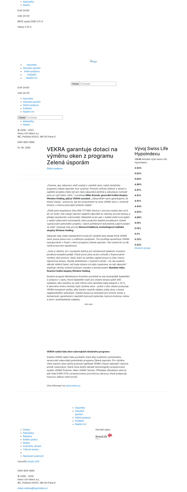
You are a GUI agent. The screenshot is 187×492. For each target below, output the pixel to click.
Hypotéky (32, 64)
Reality (26, 5)
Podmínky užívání (32, 446)
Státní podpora (32, 71)
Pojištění (31, 74)
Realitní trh (31, 78)
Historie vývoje (142, 248)
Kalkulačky (28, 1)
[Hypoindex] (93, 61)
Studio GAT (33, 461)
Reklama (27, 436)
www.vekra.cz (73, 385)
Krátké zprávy (30, 439)
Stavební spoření (31, 68)
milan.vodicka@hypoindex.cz (33, 488)
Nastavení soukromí (33, 456)
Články (26, 429)
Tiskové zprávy (31, 449)
